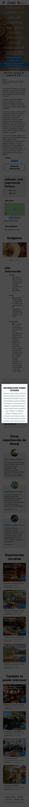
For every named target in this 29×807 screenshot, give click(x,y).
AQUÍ (5, 406)
